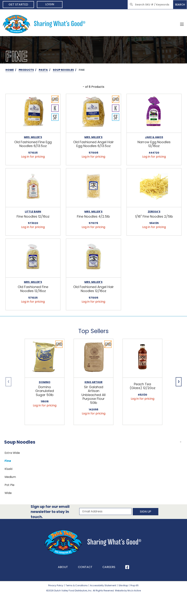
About (63, 567)
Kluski (8, 469)
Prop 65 (134, 585)
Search (180, 4)
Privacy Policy (55, 585)
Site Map (123, 585)
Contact (85, 567)
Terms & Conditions (77, 585)
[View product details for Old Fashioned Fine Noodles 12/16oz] (33, 258)
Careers (108, 567)
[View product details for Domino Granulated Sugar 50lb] (44, 358)
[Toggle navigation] (182, 24)
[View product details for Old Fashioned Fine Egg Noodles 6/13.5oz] (33, 113)
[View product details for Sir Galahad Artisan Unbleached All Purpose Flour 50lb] (93, 358)
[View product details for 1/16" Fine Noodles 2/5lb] (154, 187)
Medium (10, 477)
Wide (8, 493)
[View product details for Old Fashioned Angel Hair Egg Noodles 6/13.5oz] (93, 113)
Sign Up (145, 511)
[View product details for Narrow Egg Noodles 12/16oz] (154, 113)
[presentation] (8, 381)
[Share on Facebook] (127, 567)
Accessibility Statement (103, 585)
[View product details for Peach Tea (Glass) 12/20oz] (142, 358)
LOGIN (49, 4)
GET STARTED (18, 4)
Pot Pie (9, 485)
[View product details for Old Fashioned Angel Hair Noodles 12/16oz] (93, 258)
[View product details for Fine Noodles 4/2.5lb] (93, 187)
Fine (8, 461)
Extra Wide (12, 453)
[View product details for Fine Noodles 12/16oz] (33, 187)
